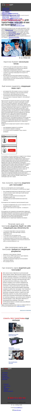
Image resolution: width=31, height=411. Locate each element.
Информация (9, 30)
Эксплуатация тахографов (16, 39)
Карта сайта (4, 379)
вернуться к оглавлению (25, 310)
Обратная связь (5, 377)
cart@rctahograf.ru (21, 306)
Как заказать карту (14, 33)
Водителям (6, 384)
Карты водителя (13, 13)
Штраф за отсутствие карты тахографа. (13, 335)
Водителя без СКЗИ (16, 18)
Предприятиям (6, 385)
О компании (4, 376)
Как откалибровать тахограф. (13, 362)
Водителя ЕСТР (15, 17)
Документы (12, 35)
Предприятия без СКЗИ (17, 25)
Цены (4, 387)
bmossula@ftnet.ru (18, 407)
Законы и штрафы (14, 37)
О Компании (12, 32)
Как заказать (5, 372)
